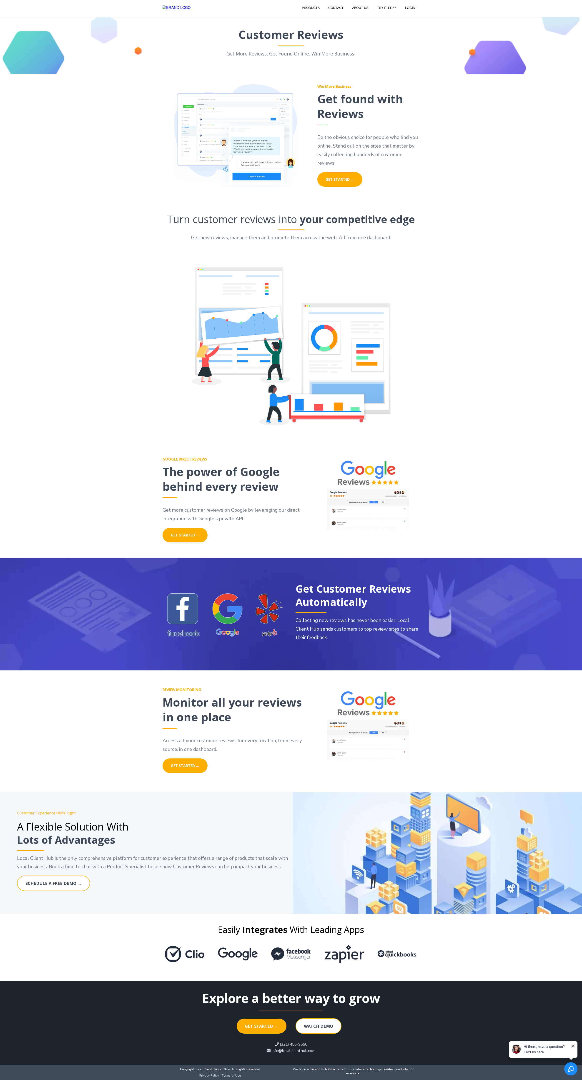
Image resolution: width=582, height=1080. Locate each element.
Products (311, 8)
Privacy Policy (209, 1075)
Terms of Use (231, 1075)
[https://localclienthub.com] (177, 7)
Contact (336, 8)
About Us (360, 8)
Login (410, 8)
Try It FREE (386, 8)
